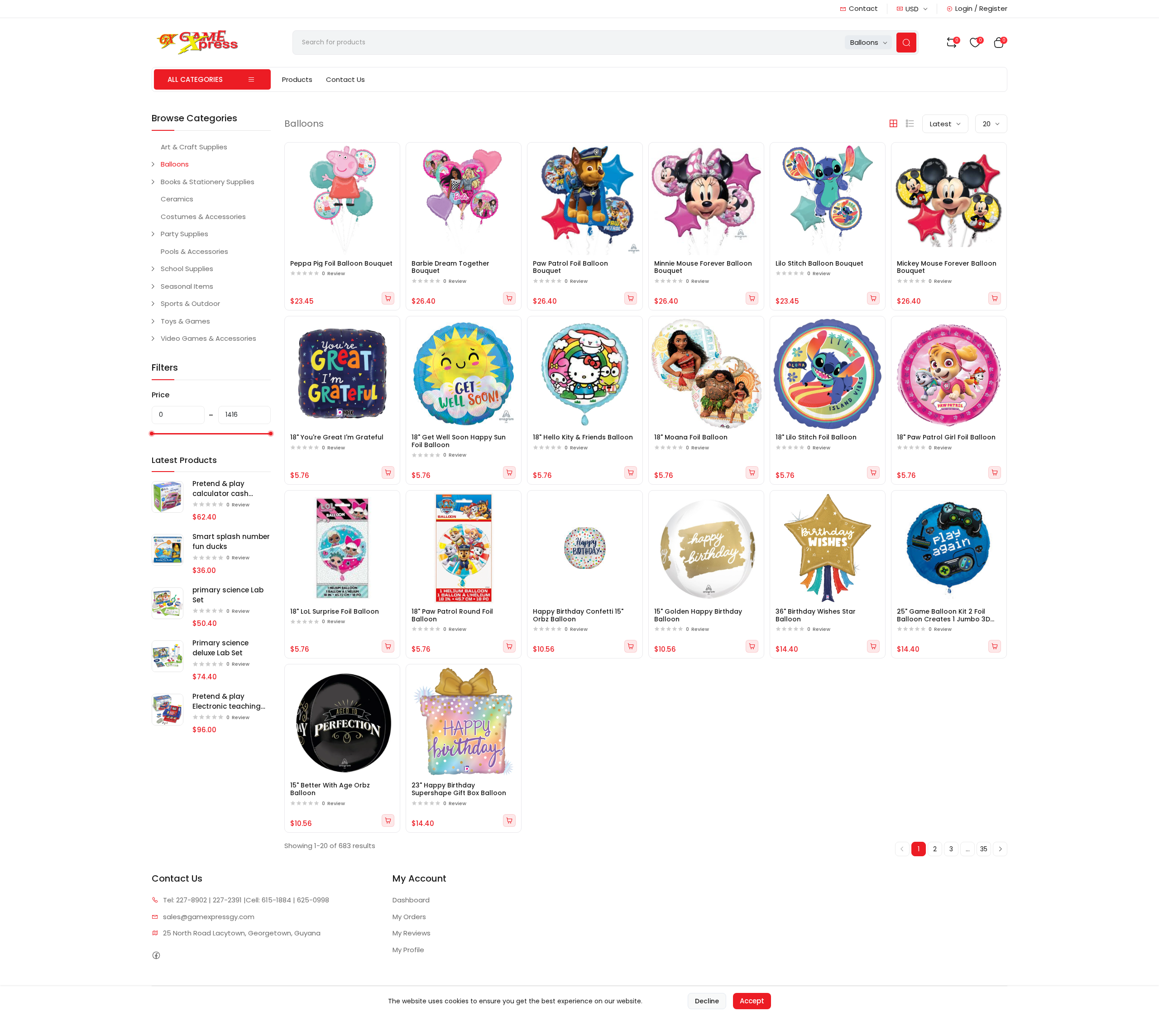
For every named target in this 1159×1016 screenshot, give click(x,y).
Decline (707, 1001)
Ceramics (177, 199)
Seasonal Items (187, 286)
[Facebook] (156, 955)
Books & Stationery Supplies (207, 181)
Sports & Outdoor (190, 303)
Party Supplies (184, 233)
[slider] (151, 433)
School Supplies (187, 268)
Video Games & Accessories (208, 338)
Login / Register (981, 8)
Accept (752, 1001)
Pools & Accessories (194, 251)
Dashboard (411, 900)
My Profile (408, 949)
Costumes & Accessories (203, 216)
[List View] (910, 123)
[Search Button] (906, 42)
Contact (863, 8)
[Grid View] (893, 123)
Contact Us (345, 79)
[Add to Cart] (388, 298)
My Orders (409, 916)
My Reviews (412, 933)
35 (983, 849)
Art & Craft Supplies (194, 147)
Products (297, 79)
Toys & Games (185, 321)
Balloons (175, 164)
